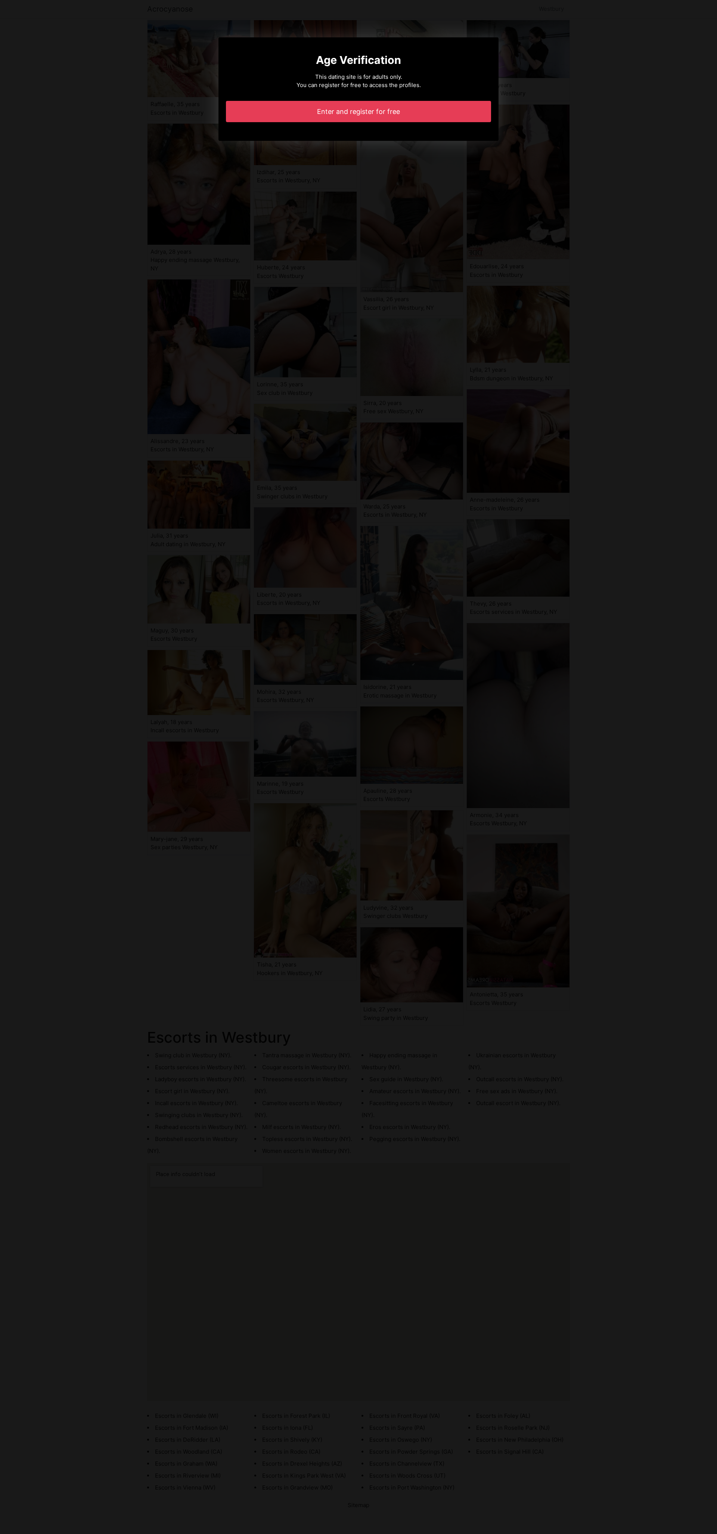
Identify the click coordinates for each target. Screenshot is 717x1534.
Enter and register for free (358, 111)
